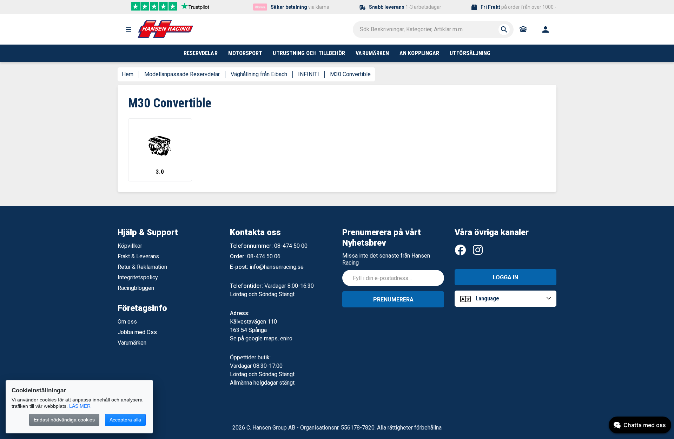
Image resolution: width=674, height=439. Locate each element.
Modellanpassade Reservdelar (182, 74)
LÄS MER (80, 406)
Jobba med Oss (137, 332)
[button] (128, 29)
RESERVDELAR (201, 53)
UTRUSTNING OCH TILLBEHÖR (309, 53)
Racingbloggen (136, 288)
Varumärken (132, 342)
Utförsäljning (470, 53)
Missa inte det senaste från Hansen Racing (386, 259)
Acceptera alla (125, 420)
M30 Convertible (350, 74)
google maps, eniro (268, 338)
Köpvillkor (130, 245)
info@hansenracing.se (277, 267)
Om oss (127, 321)
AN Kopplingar (419, 53)
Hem (127, 74)
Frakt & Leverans (138, 256)
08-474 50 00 (291, 245)
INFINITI (308, 74)
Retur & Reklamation (142, 267)
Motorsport (245, 53)
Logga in (505, 277)
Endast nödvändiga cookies (64, 420)
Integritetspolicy (138, 277)
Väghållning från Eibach (259, 74)
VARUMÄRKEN (372, 53)
